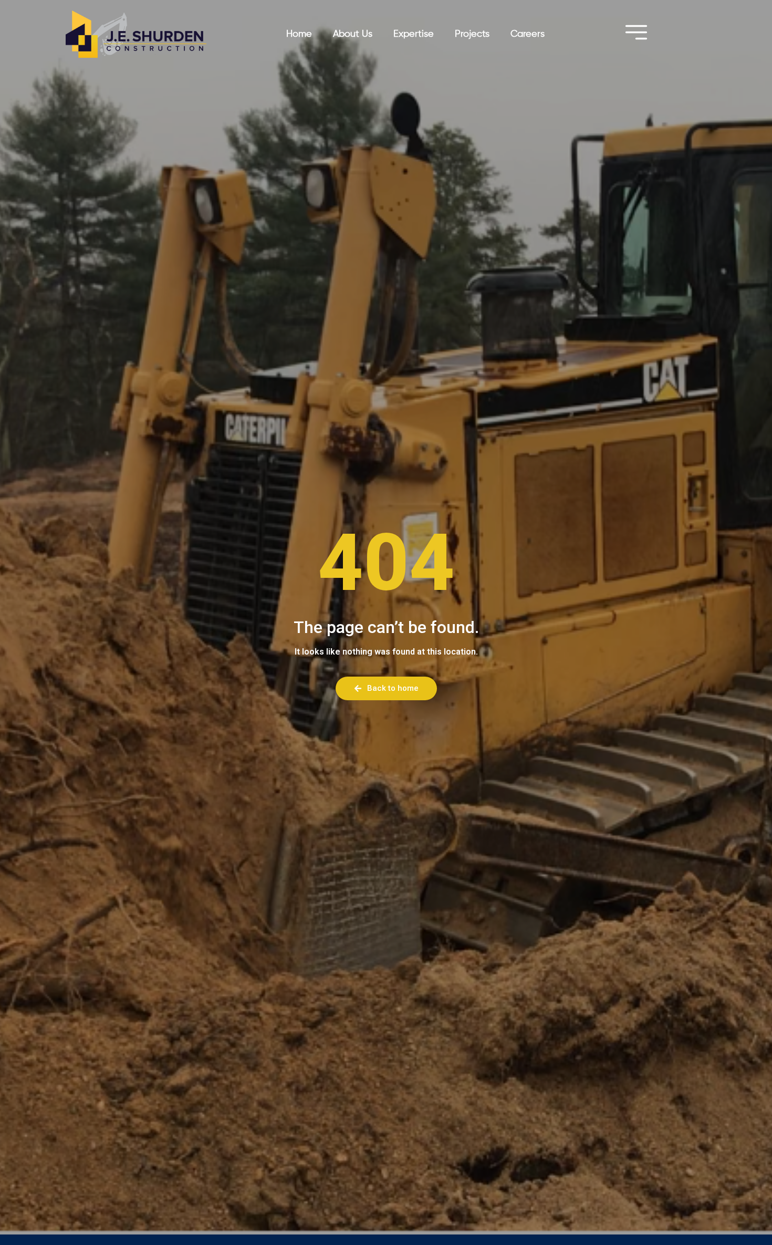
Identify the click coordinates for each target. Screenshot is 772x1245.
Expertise (413, 34)
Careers (527, 34)
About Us (352, 34)
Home (299, 34)
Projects (472, 34)
